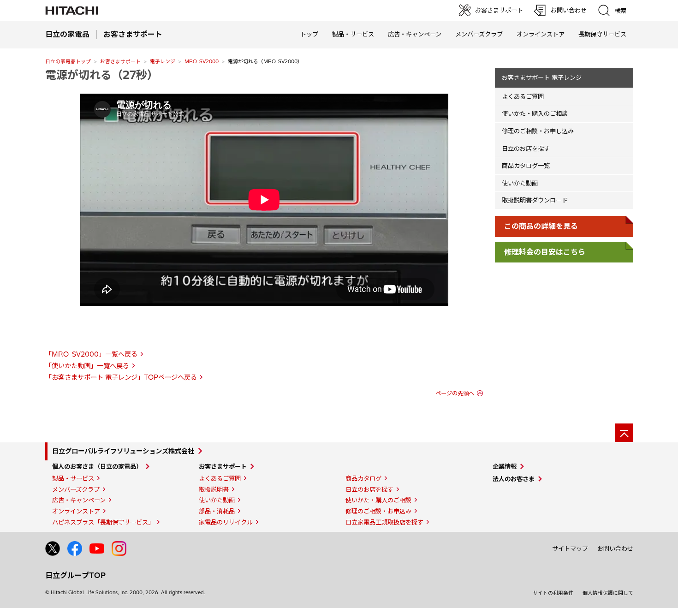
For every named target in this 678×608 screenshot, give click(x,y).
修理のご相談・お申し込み (538, 131)
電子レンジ (162, 61)
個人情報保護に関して (608, 593)
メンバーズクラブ (479, 34)
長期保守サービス (602, 34)
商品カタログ (363, 478)
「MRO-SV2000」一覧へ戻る (91, 354)
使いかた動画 (520, 183)
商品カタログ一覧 (526, 165)
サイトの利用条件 (553, 593)
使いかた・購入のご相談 (535, 113)
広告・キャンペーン (79, 500)
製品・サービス (73, 478)
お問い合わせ (615, 548)
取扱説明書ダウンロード (535, 200)
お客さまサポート (120, 61)
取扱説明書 (214, 489)
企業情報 (505, 466)
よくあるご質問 (523, 96)
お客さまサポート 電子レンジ (542, 77)
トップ (309, 34)
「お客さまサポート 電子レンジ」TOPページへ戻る (121, 377)
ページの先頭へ (454, 393)
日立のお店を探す (526, 148)
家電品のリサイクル (226, 522)
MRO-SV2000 (201, 61)
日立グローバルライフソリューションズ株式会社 (123, 451)
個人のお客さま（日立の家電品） (97, 466)
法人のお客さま (514, 479)
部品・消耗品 (217, 511)
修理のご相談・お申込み (378, 511)
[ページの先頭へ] (624, 432)
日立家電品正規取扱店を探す (384, 522)
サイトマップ (570, 548)
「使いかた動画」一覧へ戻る (87, 366)
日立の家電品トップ (68, 61)
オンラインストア (541, 34)
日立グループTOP (75, 575)
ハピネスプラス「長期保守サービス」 (103, 522)
